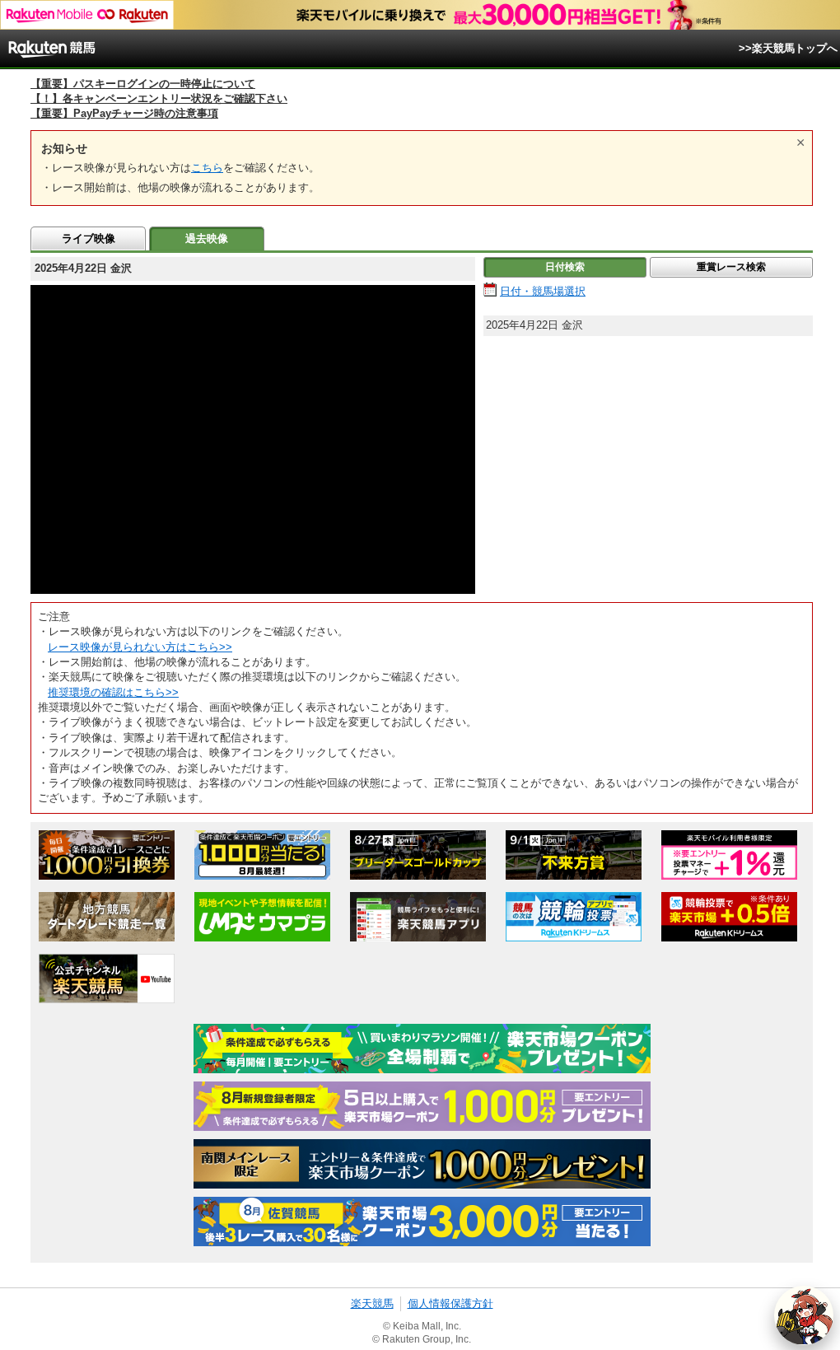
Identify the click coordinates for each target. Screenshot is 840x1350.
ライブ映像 (88, 238)
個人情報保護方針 (450, 1303)
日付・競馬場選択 (543, 291)
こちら (207, 167)
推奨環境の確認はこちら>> (113, 692)
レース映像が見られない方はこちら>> (140, 647)
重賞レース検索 (731, 267)
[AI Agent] (803, 1315)
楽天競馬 (372, 1303)
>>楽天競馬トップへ (788, 48)
